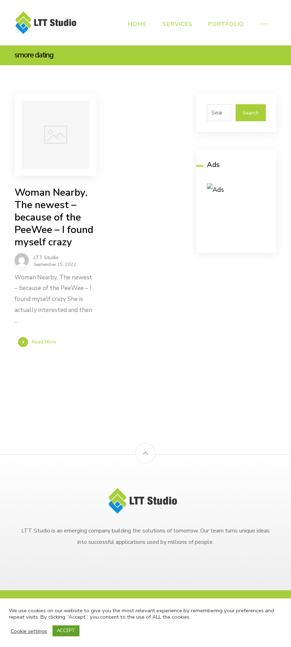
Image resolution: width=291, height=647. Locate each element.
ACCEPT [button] (66, 631)
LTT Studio (46, 258)
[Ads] (236, 212)
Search (251, 113)
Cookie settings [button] (29, 631)
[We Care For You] (48, 22)
